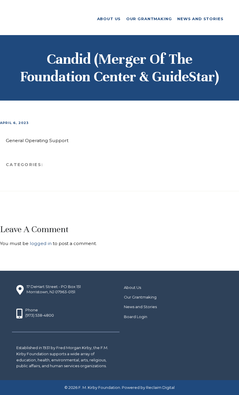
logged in (41, 243)
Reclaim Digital (160, 387)
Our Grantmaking (140, 297)
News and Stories (140, 306)
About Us (132, 287)
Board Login (135, 316)
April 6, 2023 (14, 123)
